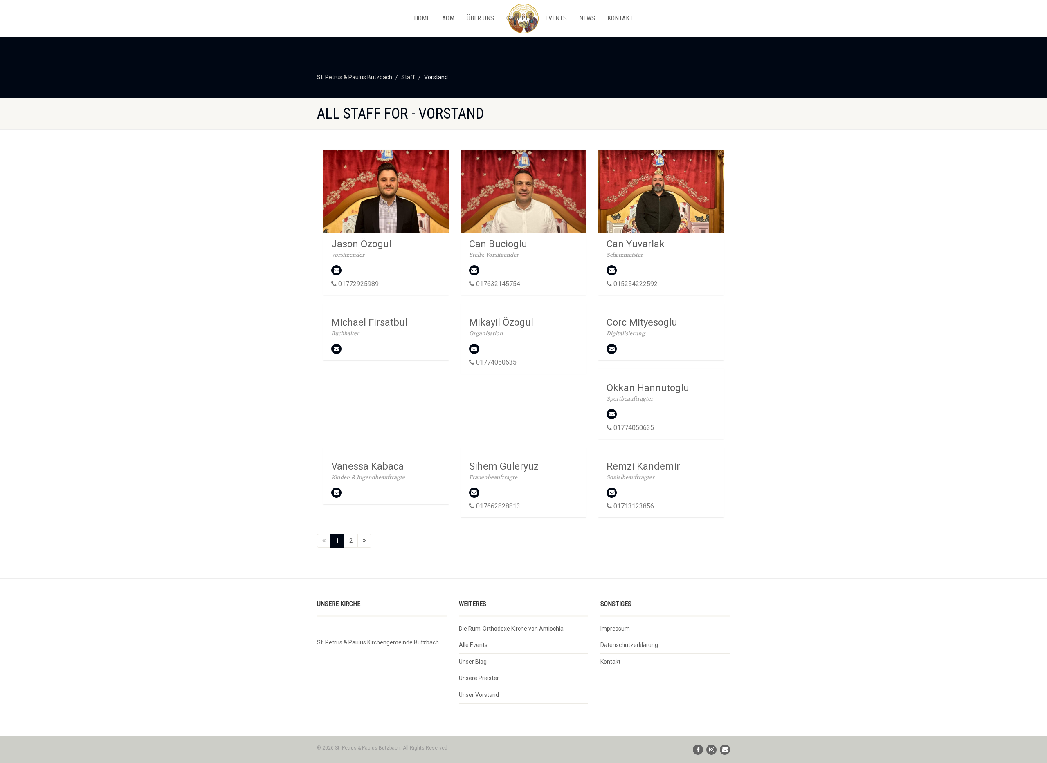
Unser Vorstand (479, 694)
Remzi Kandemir (643, 466)
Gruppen (519, 18)
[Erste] (324, 541)
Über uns (480, 18)
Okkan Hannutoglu (648, 388)
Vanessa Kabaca (367, 466)
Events (556, 18)
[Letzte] (364, 541)
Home (422, 18)
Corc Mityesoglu (642, 322)
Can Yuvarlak (636, 244)
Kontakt (620, 18)
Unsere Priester (479, 678)
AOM (448, 18)
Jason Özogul (361, 244)
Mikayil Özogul (501, 322)
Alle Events (473, 645)
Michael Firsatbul (369, 322)
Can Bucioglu (498, 244)
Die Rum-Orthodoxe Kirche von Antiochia (511, 628)
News (587, 18)
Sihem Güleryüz (504, 466)
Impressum (615, 628)
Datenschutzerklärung (629, 645)
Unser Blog (473, 661)
